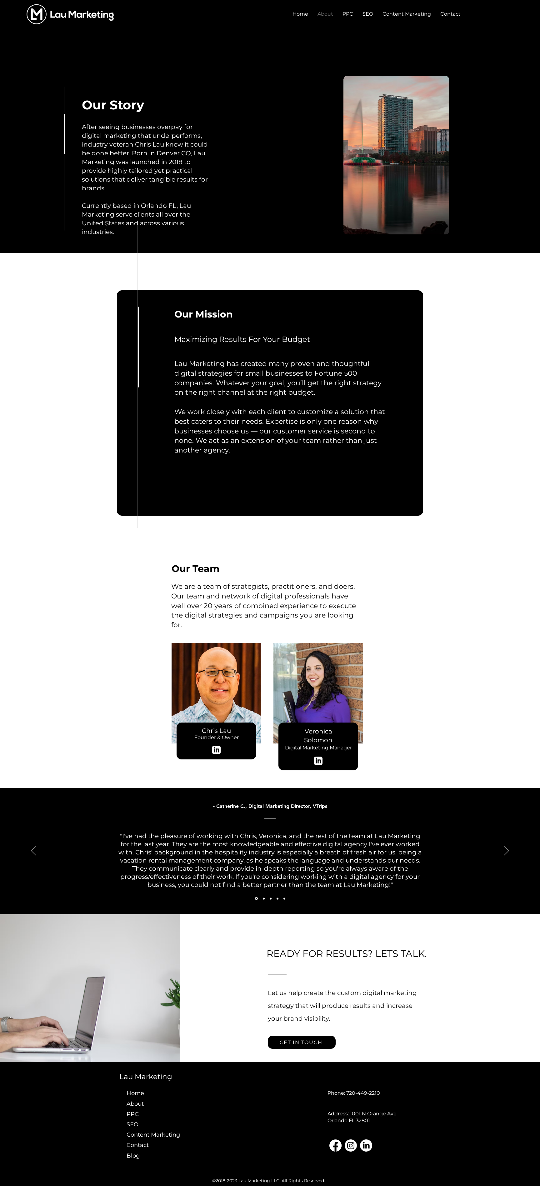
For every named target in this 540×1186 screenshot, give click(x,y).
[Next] (506, 851)
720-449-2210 (363, 1093)
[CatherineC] (256, 898)
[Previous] (33, 851)
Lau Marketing (145, 1076)
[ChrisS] (284, 898)
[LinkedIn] (366, 1145)
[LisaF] (277, 898)
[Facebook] (335, 1145)
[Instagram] (351, 1145)
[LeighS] (264, 898)
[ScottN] (271, 898)
